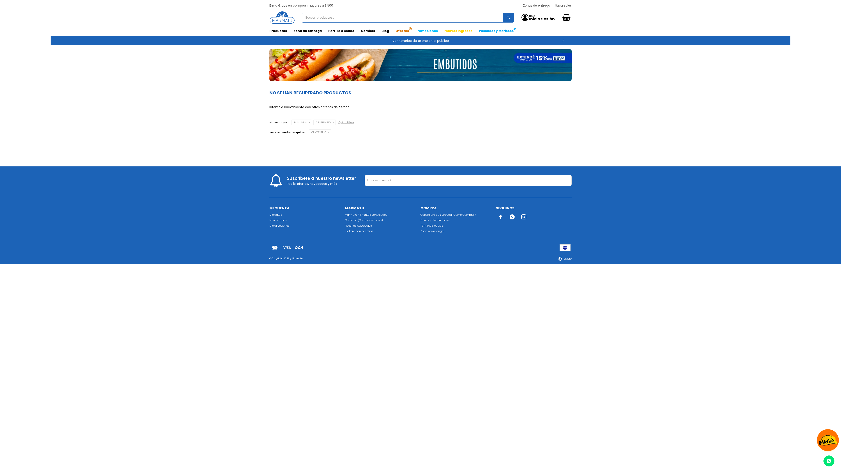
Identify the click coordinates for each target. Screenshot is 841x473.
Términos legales (431, 226)
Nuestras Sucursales (358, 226)
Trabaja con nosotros (359, 231)
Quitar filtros (346, 122)
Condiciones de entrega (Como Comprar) (448, 215)
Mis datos (275, 215)
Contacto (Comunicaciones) (364, 220)
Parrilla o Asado (341, 31)
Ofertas (402, 31)
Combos (368, 31)
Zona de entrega (307, 31)
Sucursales (563, 5)
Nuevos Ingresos (458, 31)
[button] (274, 40)
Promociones (426, 31)
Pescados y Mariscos (496, 31)
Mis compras (278, 220)
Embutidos (300, 122)
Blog (385, 31)
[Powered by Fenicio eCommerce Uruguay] (565, 258)
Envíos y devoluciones (435, 220)
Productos (278, 31)
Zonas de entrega (536, 5)
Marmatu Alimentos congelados (366, 215)
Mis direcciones (279, 226)
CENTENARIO (323, 122)
